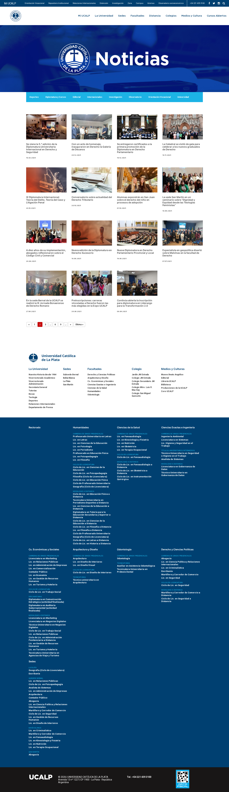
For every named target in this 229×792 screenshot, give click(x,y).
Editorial (76, 97)
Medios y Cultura (191, 16)
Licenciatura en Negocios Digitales (47, 621)
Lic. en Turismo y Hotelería (43, 584)
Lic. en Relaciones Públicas (43, 562)
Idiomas (150, 3)
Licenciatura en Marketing (43, 558)
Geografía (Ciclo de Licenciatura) (91, 486)
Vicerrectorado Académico (42, 378)
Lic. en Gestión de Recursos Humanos (43, 579)
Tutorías (33, 390)
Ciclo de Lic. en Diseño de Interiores (92, 572)
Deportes (34, 97)
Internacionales (94, 97)
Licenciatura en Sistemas (174, 440)
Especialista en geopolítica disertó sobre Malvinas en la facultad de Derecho (182, 253)
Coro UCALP (167, 391)
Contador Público (38, 572)
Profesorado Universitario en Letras (92, 436)
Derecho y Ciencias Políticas (101, 374)
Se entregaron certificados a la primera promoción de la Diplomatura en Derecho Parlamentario (134, 148)
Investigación (118, 3)
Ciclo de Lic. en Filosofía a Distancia (92, 527)
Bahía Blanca (69, 378)
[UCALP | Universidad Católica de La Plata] (52, 357)
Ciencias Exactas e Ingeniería (102, 384)
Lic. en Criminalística (172, 568)
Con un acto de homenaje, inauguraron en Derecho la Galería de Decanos (91, 147)
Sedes (122, 16)
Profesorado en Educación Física (90, 453)
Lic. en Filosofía (81, 460)
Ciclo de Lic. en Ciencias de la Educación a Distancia (89, 522)
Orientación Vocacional (34, 3)
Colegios (171, 16)
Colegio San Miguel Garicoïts (141, 394)
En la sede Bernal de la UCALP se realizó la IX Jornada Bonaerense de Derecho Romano (45, 303)
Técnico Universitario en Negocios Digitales (47, 626)
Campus (139, 3)
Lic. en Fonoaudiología (129, 436)
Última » (79, 324)
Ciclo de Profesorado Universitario (91, 483)
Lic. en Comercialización (42, 568)
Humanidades (94, 391)
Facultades (137, 16)
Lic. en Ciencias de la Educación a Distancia (91, 507)
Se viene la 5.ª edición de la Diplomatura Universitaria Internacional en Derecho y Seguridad (41, 148)
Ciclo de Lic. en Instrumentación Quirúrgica (134, 478)
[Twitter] (214, 3)
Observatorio (135, 97)
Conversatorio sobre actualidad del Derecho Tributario (92, 198)
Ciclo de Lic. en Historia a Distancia (92, 543)
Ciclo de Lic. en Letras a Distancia (91, 540)
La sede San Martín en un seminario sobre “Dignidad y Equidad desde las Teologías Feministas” (178, 201)
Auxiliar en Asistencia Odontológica (136, 566)
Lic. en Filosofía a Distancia (87, 530)
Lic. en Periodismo (83, 450)
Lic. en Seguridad (170, 578)
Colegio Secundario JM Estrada (143, 382)
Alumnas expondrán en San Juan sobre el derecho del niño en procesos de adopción (136, 200)
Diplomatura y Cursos (55, 97)
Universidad (183, 97)
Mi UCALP (10, 3)
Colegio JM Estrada (141, 378)
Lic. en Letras (80, 440)
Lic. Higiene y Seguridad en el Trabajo (177, 444)
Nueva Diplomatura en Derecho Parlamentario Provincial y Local (135, 251)
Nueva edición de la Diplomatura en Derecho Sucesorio (92, 251)
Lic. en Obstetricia (126, 446)
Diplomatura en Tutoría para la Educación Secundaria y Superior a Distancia (91, 515)
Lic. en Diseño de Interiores (87, 562)
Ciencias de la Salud (97, 388)
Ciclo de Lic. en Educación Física (90, 480)
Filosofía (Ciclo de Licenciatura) (90, 476)
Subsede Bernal (70, 374)
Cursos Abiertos (216, 16)
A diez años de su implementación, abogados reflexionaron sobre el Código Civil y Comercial (46, 253)
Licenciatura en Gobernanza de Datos (178, 467)
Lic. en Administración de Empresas (48, 565)
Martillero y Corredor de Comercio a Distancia (180, 594)
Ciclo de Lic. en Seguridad (175, 585)
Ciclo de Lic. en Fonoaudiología (133, 457)
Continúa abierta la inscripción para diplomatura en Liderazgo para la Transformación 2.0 (134, 303)
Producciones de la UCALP (174, 388)
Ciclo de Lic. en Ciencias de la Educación (89, 468)
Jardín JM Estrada (140, 374)
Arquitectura (80, 558)
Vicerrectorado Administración (36, 382)
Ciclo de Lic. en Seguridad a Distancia (176, 600)
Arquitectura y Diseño (98, 378)
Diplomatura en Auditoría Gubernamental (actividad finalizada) (43, 608)
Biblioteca (166, 384)
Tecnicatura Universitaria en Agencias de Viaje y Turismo (44, 654)
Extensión (104, 3)
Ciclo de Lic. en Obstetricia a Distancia (132, 471)
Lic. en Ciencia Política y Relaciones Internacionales (180, 563)
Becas (32, 394)
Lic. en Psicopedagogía (85, 456)
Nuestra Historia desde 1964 (42, 374)
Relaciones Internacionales (84, 3)
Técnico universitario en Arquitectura (86, 581)
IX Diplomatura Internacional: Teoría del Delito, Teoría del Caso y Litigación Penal (45, 200)
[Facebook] (209, 3)
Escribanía (167, 571)
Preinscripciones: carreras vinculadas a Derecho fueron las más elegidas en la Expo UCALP (90, 303)
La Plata (66, 381)
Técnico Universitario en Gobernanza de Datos (174, 474)
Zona (130, 3)
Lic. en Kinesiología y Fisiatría (133, 440)
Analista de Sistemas (172, 459)
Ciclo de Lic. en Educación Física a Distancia (91, 495)
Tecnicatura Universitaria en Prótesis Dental (132, 570)
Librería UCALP (168, 381)
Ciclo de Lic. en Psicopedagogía (90, 473)
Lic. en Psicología (82, 446)
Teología (33, 397)
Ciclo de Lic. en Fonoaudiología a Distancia (134, 465)
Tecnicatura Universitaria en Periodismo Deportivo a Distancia (91, 501)
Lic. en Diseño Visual (84, 565)
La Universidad (104, 16)
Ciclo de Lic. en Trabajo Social (45, 592)
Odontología (93, 394)
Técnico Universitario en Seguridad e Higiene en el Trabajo (180, 454)
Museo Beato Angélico (172, 374)
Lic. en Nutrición (126, 443)
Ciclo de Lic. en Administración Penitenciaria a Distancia (45, 638)
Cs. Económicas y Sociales (101, 381)
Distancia (155, 16)
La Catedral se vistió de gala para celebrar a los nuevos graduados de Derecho (181, 147)
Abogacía (166, 558)
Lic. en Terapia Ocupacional (132, 450)
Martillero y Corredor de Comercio (179, 574)
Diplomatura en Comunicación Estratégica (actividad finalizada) (46, 600)
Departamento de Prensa (41, 407)
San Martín (68, 384)
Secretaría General (38, 387)
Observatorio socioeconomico (171, 3)
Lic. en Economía (38, 575)
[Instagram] (219, 3)
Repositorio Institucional (58, 3)
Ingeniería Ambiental (172, 436)
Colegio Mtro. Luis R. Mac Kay (142, 388)
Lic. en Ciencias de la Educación (90, 443)
